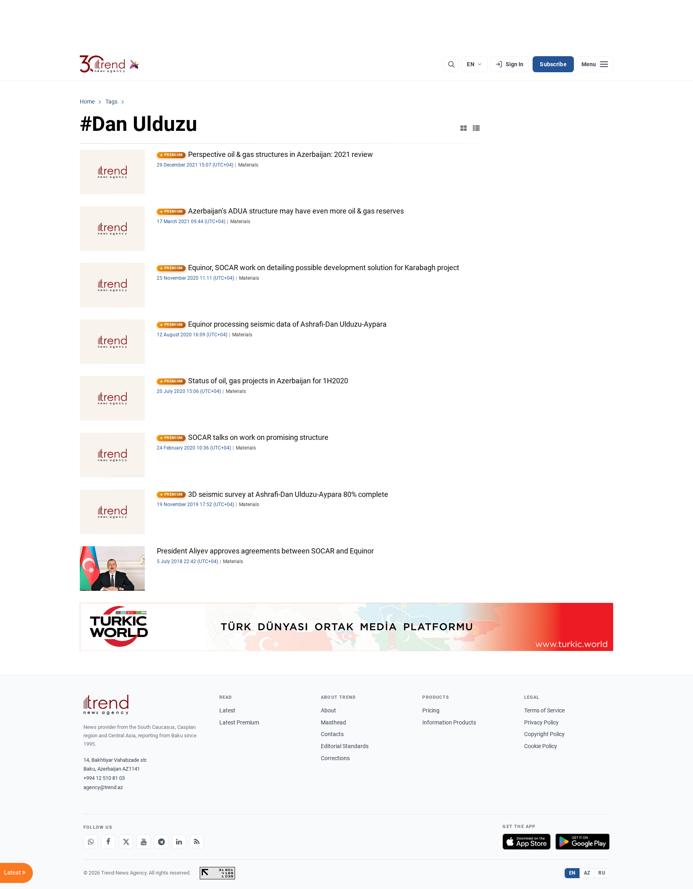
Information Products (449, 722)
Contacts (332, 734)
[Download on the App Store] (527, 842)
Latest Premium (239, 722)
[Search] (451, 64)
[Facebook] (108, 841)
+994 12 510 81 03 (104, 778)
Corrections (335, 758)
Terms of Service (544, 710)
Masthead (333, 722)
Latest (227, 710)
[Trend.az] (109, 64)
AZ (587, 873)
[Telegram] (161, 841)
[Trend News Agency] (105, 705)
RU (601, 873)
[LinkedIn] (179, 841)
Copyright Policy (544, 734)
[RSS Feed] (196, 841)
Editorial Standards (345, 746)
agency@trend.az (103, 787)
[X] (126, 841)
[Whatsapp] (90, 841)
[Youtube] (143, 841)
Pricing (431, 710)
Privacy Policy (541, 722)
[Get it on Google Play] (582, 842)
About (328, 710)
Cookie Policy (540, 746)
